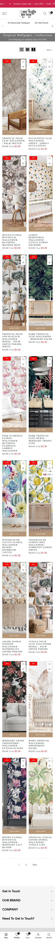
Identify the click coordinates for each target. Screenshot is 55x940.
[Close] (49, 438)
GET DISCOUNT (27, 494)
